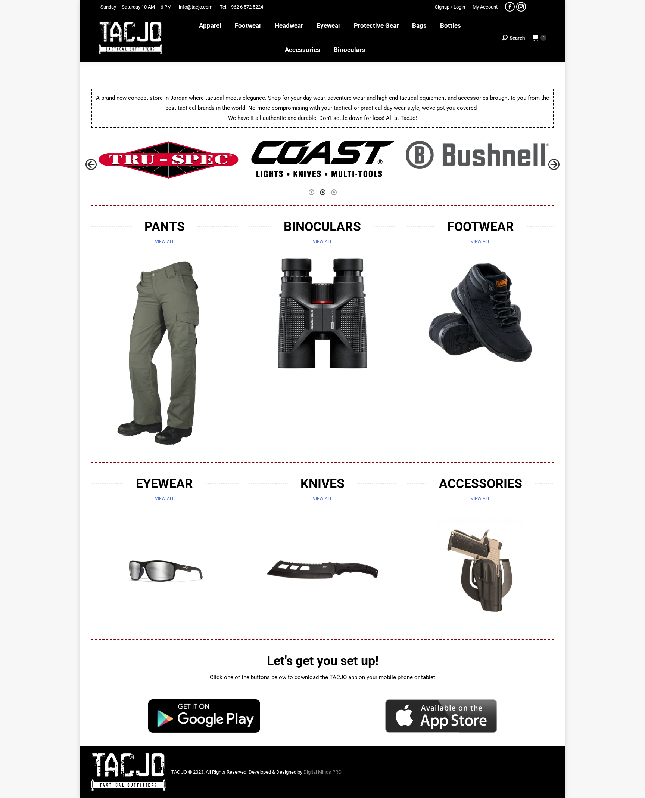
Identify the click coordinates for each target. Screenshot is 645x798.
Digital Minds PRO (322, 772)
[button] (91, 164)
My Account (485, 7)
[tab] (311, 191)
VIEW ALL (164, 241)
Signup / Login (450, 7)
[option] (168, 160)
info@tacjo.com (195, 7)
